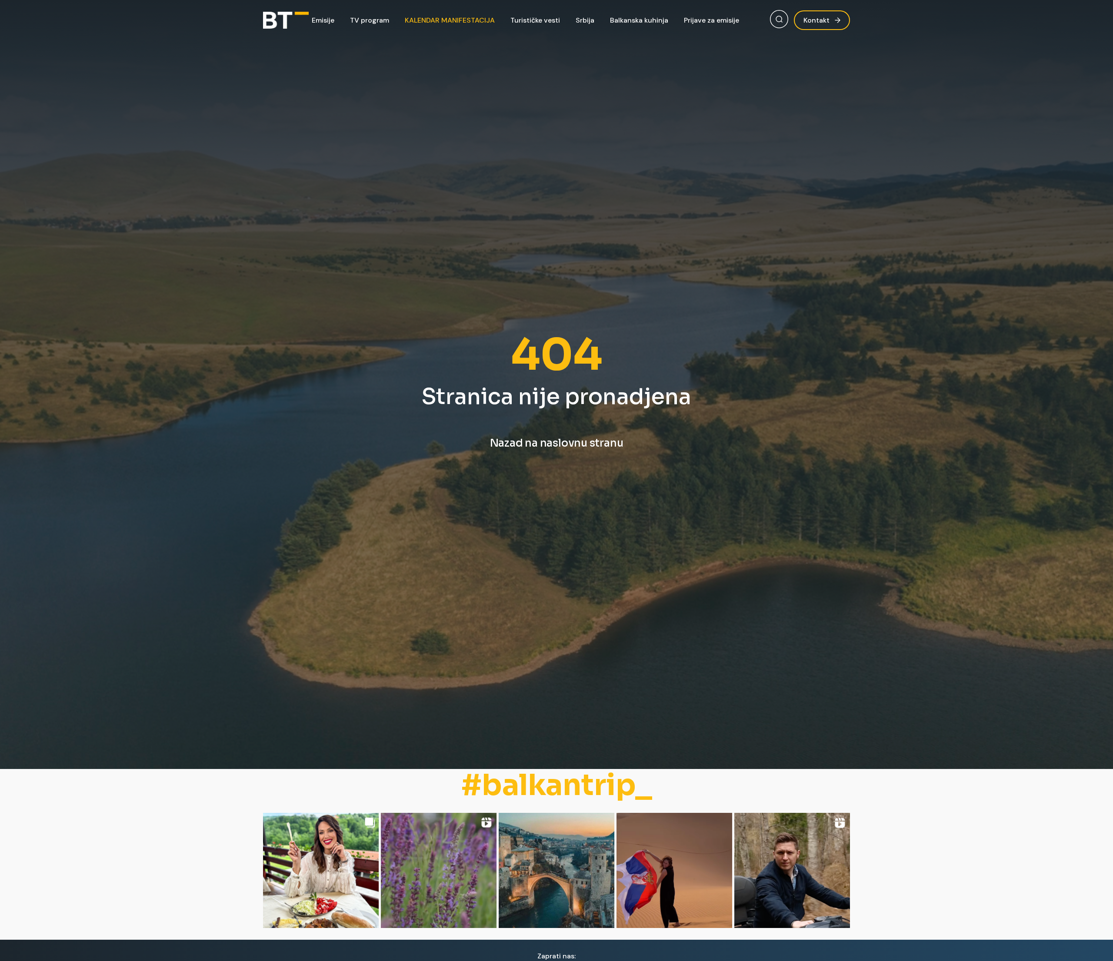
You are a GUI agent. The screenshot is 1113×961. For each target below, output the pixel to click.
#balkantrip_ (556, 785)
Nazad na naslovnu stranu (556, 443)
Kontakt (816, 20)
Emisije (323, 20)
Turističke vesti (535, 20)
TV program (369, 20)
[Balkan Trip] (286, 20)
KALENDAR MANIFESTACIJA (450, 20)
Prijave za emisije (711, 20)
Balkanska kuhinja (639, 20)
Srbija (585, 20)
